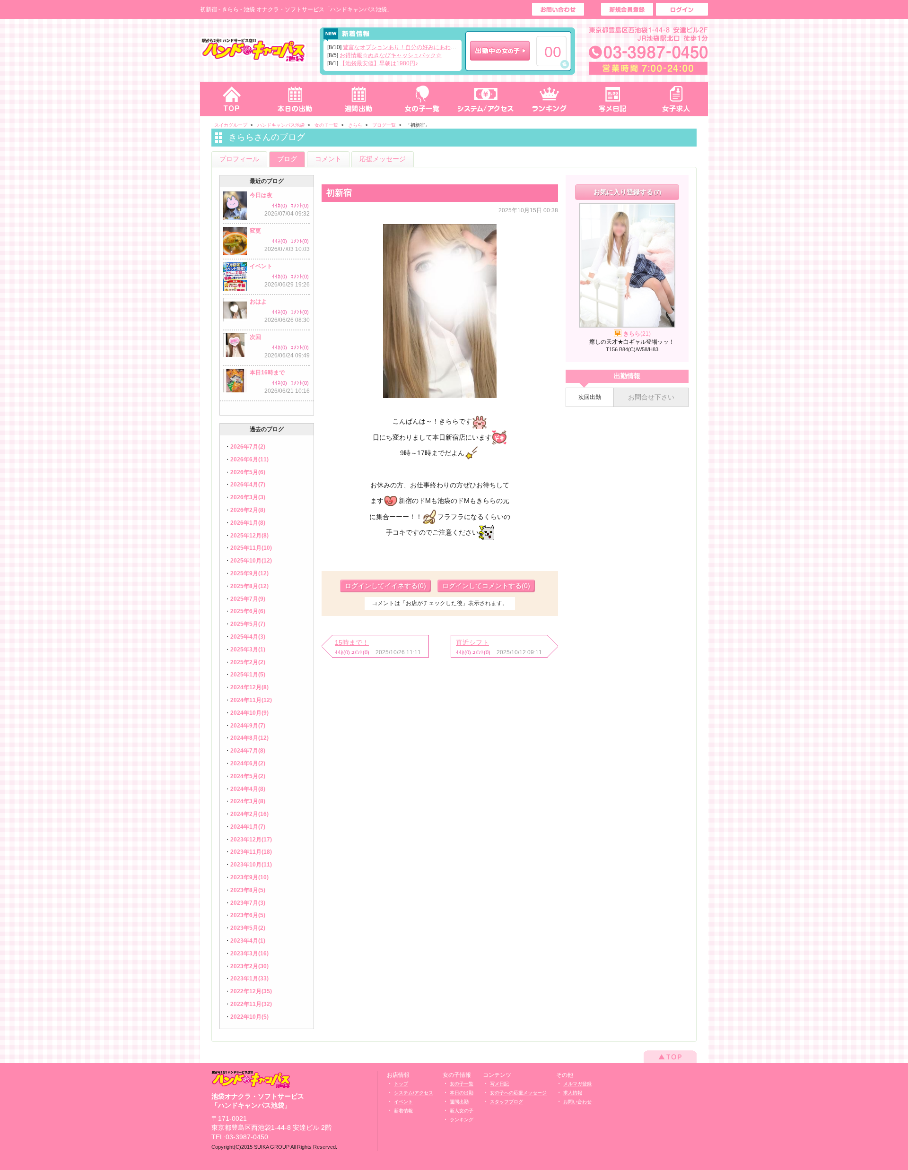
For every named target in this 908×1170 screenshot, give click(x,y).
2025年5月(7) (247, 624)
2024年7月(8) (247, 750)
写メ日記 (613, 99)
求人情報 (572, 1092)
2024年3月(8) (247, 801)
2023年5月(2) (247, 928)
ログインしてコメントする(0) (486, 585)
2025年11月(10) (251, 548)
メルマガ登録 (577, 1083)
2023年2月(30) (249, 966)
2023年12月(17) (251, 839)
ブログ (287, 159)
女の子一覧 (422, 99)
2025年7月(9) (247, 599)
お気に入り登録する (627, 192)
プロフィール (239, 159)
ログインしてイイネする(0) (385, 585)
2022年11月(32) (251, 1004)
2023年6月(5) (247, 915)
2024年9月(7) (247, 725)
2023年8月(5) (247, 890)
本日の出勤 (295, 99)
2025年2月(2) (247, 662)
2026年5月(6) (247, 472)
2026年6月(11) (249, 459)
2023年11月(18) (251, 852)
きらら (637, 333)
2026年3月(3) (247, 497)
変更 (255, 230)
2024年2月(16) (249, 814)
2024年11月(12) (251, 700)
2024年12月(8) (249, 687)
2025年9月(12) (249, 573)
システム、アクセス (486, 99)
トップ (231, 99)
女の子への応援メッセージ (518, 1092)
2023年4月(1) (247, 940)
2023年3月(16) (249, 953)
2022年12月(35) (251, 991)
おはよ (258, 301)
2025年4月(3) (247, 636)
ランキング (549, 99)
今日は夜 (261, 195)
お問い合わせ (577, 1101)
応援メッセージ (382, 159)
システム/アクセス (413, 1092)
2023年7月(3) (247, 903)
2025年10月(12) (251, 560)
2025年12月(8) (249, 535)
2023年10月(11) (251, 864)
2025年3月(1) (247, 649)
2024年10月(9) (249, 713)
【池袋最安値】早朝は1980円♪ (379, 63)
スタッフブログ (506, 1101)
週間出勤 (358, 99)
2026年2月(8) (247, 510)
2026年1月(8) (247, 523)
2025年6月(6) (247, 611)
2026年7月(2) (247, 446)
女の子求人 (676, 99)
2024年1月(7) (247, 826)
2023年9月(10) (249, 877)
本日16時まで (267, 372)
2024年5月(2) (247, 776)
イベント (261, 266)
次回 (255, 337)
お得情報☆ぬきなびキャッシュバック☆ (391, 55)
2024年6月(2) (247, 763)
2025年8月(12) (249, 586)
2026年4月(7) (247, 484)
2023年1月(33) (249, 978)
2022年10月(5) (249, 1017)
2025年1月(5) (247, 674)
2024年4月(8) (247, 789)
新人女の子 (461, 1110)
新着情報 (403, 1110)
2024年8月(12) (249, 738)
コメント (328, 159)
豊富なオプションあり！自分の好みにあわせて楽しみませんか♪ (424, 47)
